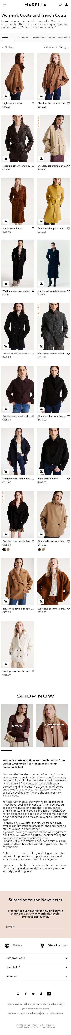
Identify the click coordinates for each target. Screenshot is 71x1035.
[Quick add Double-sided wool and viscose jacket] (6, 409)
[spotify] (33, 993)
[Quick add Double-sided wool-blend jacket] (41, 409)
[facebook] (25, 993)
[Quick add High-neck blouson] (6, 96)
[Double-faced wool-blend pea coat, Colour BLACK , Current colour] (4, 549)
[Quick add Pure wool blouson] (41, 471)
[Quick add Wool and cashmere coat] (6, 283)
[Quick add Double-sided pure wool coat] (41, 221)
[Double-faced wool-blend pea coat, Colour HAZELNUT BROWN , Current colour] (43, 549)
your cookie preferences (35, 1009)
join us (44, 1013)
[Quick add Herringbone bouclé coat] (6, 664)
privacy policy (40, 1004)
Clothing (9, 47)
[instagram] (18, 993)
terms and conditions (19, 1004)
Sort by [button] (47, 47)
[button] (63, 47)
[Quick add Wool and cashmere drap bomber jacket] (41, 601)
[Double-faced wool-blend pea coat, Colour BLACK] (39, 549)
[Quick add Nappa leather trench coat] (6, 158)
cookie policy (56, 1004)
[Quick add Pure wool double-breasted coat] (41, 283)
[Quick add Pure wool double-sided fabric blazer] (41, 346)
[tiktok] (41, 993)
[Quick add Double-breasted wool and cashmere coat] (6, 346)
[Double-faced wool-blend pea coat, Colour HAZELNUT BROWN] (8, 549)
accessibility (56, 1013)
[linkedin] (49, 993)
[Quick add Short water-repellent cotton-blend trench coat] (41, 96)
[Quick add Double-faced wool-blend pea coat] (6, 534)
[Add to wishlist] (33, 104)
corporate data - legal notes (24, 1013)
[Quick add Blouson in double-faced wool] (6, 601)
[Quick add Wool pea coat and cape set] (6, 471)
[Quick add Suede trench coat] (6, 221)
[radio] (8, 37)
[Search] (60, 5)
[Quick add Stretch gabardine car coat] (41, 158)
